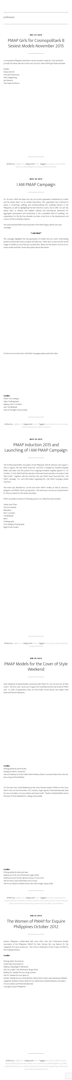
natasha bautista (10, 1066)
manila (28, 900)
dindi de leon (15, 900)
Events (35, 424)
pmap (38, 166)
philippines (32, 166)
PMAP (35, 2)
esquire (8, 1063)
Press (37, 164)
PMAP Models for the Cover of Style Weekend (36, 666)
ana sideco (50, 897)
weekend (59, 903)
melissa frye (41, 1063)
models (24, 166)
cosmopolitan (60, 164)
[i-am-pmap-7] (25, 333)
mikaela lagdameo (53, 1063)
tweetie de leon (42, 1069)
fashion (18, 166)
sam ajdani (47, 903)
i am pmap (64, 424)
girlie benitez (22, 1063)
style (54, 903)
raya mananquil (30, 1069)
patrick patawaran (57, 900)
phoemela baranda (21, 903)
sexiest (53, 166)
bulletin (7, 900)
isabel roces (32, 1063)
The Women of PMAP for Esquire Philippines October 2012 (36, 924)
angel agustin (60, 897)
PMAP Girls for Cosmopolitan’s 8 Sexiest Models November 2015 (36, 43)
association (50, 164)
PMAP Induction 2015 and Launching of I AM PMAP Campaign (36, 447)
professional (46, 166)
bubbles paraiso (60, 1060)
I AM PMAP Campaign (36, 184)
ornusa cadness (44, 900)
